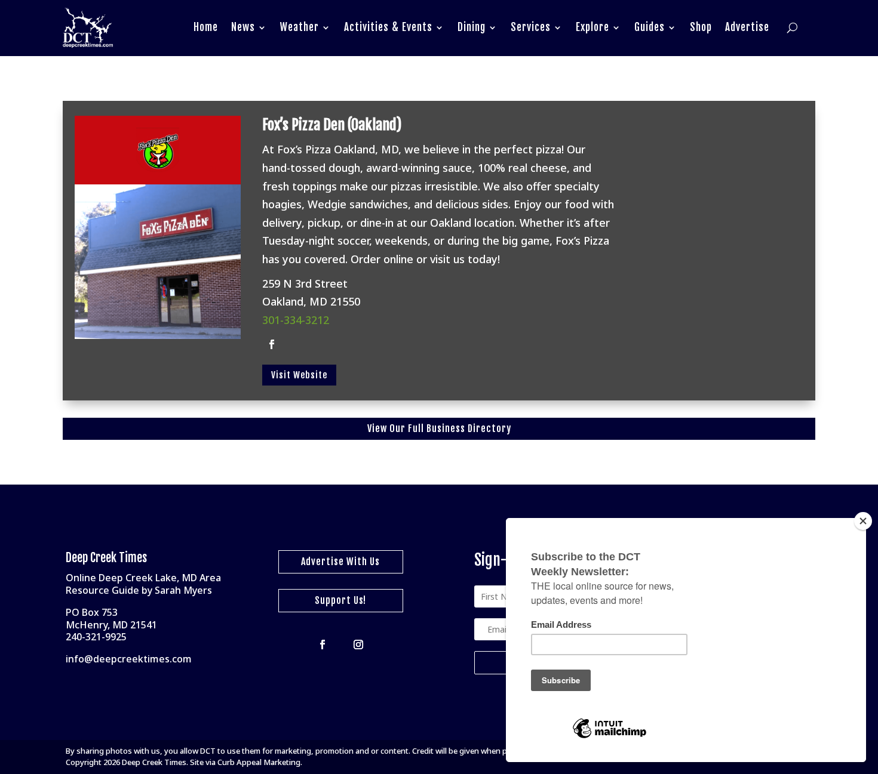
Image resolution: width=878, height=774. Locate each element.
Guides (649, 27)
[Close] (863, 521)
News (243, 27)
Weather (299, 27)
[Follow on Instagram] (358, 644)
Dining (472, 27)
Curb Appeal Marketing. (259, 762)
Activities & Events (388, 27)
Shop (701, 27)
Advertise (747, 27)
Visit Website (299, 375)
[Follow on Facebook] (271, 344)
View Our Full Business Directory (439, 428)
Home (206, 27)
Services (531, 27)
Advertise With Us (340, 562)
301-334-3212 (295, 320)
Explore (592, 27)
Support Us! (340, 600)
